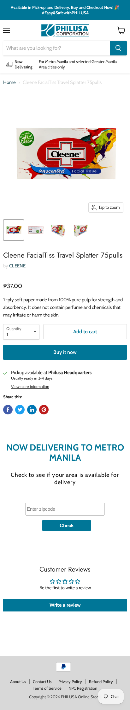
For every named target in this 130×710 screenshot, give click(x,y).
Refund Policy (101, 681)
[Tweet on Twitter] (20, 409)
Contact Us (42, 681)
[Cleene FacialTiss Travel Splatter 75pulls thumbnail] (13, 230)
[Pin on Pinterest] (44, 409)
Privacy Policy (70, 681)
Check (67, 525)
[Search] (118, 48)
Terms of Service (47, 688)
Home (9, 82)
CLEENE (17, 266)
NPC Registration (82, 688)
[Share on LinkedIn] (32, 409)
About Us (18, 681)
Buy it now (65, 352)
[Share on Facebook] (8, 409)
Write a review (65, 605)
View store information (30, 387)
